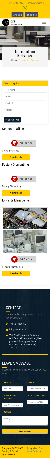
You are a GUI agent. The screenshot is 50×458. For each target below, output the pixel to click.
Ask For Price (26, 143)
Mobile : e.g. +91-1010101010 (9, 397)
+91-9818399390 (16, 3)
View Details (16, 157)
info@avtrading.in (36, 3)
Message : (7, 412)
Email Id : (31, 382)
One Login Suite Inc (34, 450)
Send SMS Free (12, 119)
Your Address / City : (36, 396)
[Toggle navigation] (44, 22)
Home (14, 60)
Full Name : (7, 382)
